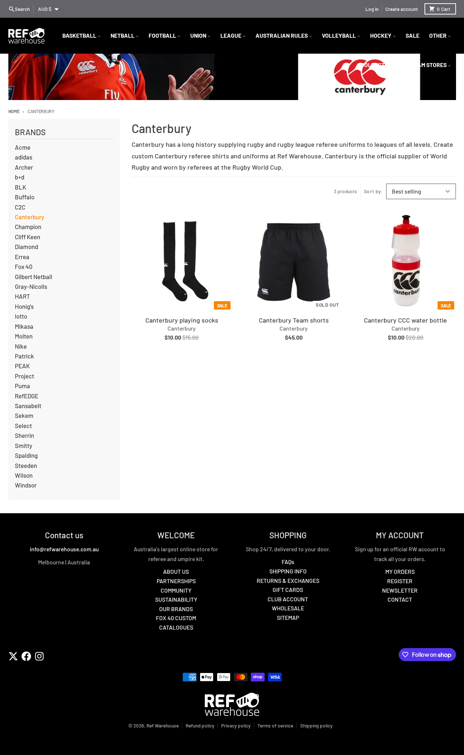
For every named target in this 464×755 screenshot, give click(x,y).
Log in (371, 9)
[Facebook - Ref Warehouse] (26, 656)
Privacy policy (235, 725)
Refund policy (200, 725)
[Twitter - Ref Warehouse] (13, 656)
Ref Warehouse (162, 725)
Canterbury (181, 328)
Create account (401, 9)
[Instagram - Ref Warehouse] (39, 656)
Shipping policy (316, 725)
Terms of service (275, 725)
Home (14, 111)
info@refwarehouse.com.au (64, 548)
